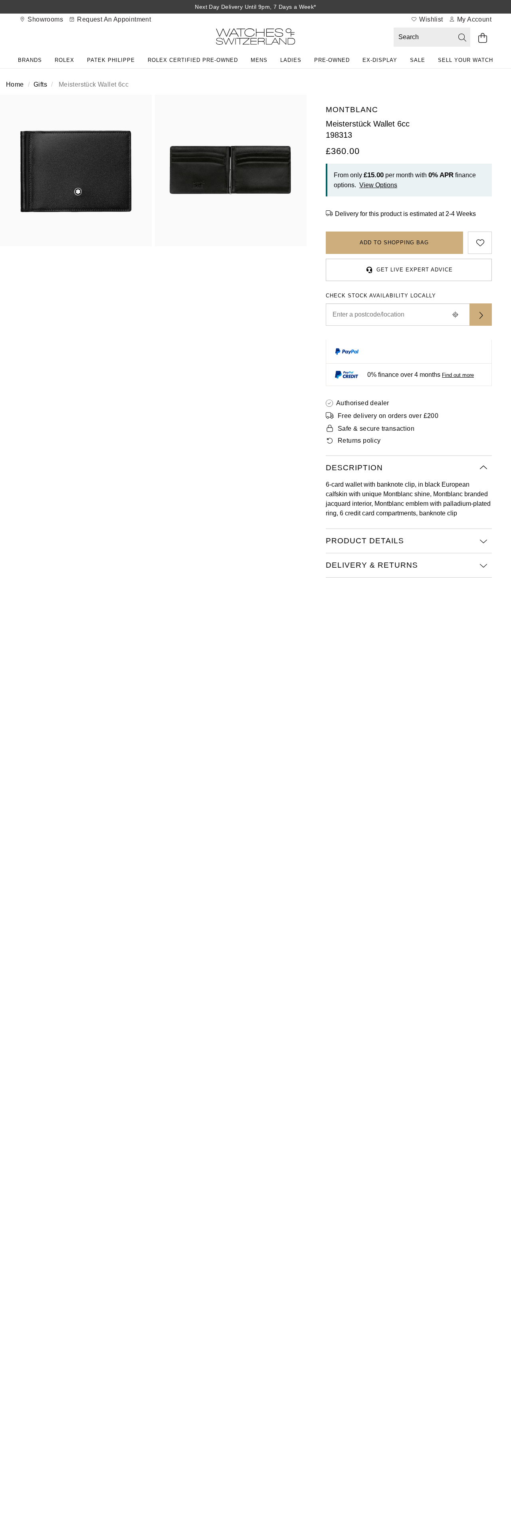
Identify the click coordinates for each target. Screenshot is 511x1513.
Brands (30, 60)
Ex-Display (379, 60)
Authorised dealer (362, 403)
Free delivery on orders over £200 (388, 415)
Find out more (458, 375)
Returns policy (359, 440)
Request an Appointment (113, 19)
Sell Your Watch (465, 60)
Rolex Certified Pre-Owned (193, 60)
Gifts (40, 84)
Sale (417, 60)
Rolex (64, 60)
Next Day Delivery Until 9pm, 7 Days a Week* (255, 7)
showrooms (44, 19)
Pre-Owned (332, 60)
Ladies (290, 60)
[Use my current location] (455, 314)
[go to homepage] (255, 38)
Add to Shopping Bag (394, 243)
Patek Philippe (111, 60)
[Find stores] (480, 314)
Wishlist (430, 19)
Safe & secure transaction (376, 428)
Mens (259, 60)
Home (15, 84)
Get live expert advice (414, 270)
